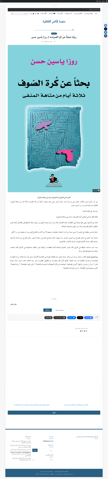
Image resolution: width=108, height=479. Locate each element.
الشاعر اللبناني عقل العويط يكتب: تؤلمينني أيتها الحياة (21, 459)
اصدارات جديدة (58, 30)
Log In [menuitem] (103, 1)
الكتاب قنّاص (51, 14)
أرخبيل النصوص (88, 14)
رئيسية (96, 14)
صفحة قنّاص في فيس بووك (54, 5)
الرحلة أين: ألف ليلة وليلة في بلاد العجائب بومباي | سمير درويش (20, 446)
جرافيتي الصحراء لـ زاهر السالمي (17, 449)
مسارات (59, 14)
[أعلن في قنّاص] (54, 421)
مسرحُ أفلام (68, 14)
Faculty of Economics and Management (20, 452)
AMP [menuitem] (97, 1)
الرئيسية (70, 30)
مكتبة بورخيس (78, 14)
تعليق (54, 412)
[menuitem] (106, 1)
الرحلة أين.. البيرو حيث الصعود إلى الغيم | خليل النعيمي (21, 455)
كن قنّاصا (43, 14)
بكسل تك (41, 472)
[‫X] (83, 331)
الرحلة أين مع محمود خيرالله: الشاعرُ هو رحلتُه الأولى (21, 442)
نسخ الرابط (47, 310)
